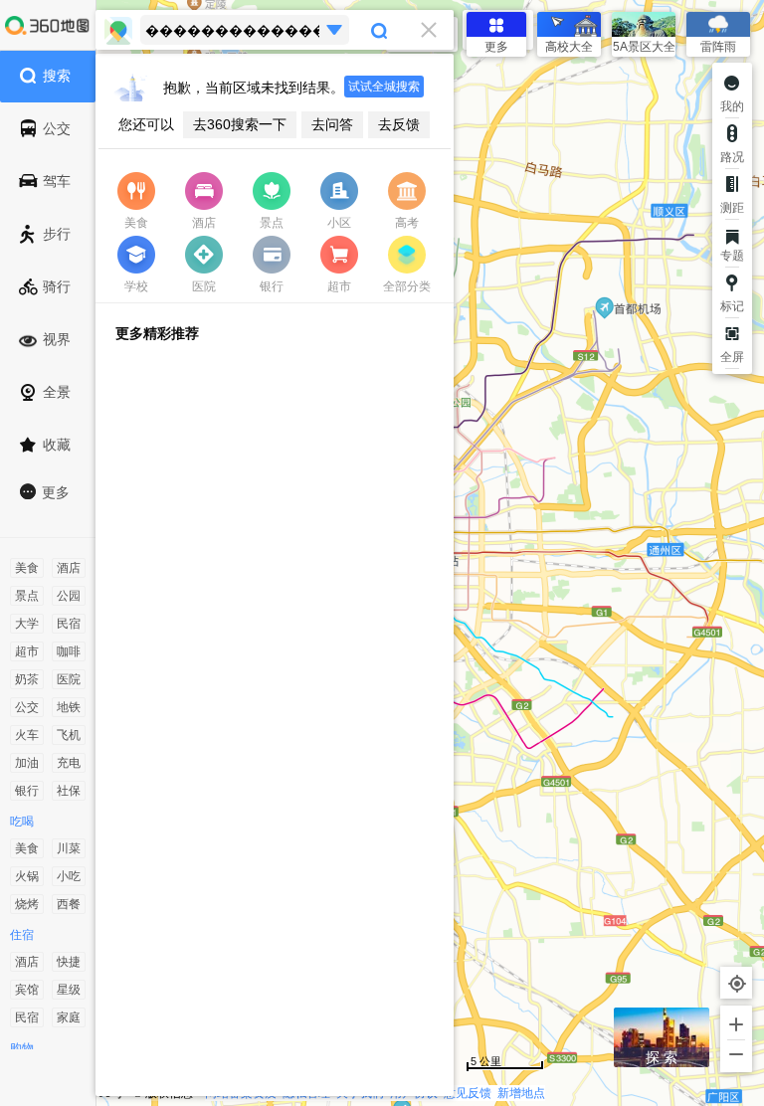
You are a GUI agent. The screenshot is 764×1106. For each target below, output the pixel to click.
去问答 (332, 124)
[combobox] (275, 30)
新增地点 (521, 1093)
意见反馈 (467, 1093)
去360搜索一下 (239, 124)
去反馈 (399, 124)
